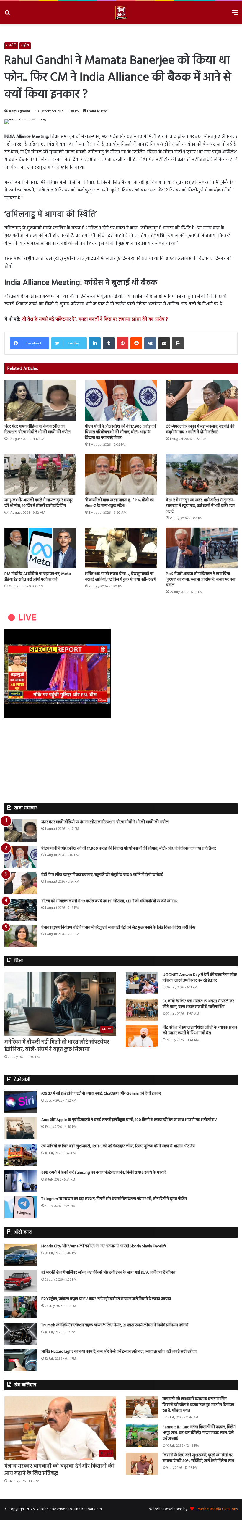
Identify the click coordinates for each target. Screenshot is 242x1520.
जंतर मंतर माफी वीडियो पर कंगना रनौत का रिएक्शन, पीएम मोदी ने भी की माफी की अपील (37, 429)
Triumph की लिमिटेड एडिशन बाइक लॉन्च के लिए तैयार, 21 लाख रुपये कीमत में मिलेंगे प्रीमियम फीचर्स (114, 1325)
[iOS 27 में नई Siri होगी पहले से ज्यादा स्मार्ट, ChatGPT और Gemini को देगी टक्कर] (20, 1102)
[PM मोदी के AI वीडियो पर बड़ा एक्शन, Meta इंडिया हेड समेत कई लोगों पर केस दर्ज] (40, 548)
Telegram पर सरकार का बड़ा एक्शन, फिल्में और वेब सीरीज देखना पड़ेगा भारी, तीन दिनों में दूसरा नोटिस (114, 1199)
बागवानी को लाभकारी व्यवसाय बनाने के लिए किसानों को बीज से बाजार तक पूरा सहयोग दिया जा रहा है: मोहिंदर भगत (198, 1405)
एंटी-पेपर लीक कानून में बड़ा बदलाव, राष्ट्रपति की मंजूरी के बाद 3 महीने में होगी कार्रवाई (200, 429)
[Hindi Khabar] (121, 12)
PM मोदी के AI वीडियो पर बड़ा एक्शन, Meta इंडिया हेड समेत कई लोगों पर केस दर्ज (37, 577)
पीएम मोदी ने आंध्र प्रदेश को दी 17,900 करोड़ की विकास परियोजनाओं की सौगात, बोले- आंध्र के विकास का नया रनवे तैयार (120, 432)
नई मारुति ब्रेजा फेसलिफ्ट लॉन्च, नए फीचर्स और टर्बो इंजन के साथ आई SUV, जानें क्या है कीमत (108, 1272)
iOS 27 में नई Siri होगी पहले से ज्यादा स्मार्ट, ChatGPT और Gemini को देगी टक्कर (101, 1093)
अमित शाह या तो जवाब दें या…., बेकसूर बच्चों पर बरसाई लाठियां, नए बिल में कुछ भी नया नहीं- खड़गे (120, 577)
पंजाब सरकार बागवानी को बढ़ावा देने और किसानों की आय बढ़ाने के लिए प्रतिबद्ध (59, 1470)
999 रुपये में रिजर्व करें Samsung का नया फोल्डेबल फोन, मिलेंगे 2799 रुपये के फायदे (103, 1172)
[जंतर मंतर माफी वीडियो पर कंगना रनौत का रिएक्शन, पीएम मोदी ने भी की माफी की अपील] (40, 400)
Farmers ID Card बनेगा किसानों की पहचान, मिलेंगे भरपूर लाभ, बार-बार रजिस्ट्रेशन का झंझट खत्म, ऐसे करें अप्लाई (199, 1433)
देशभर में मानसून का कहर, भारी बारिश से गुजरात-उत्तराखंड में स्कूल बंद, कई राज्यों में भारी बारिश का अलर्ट (200, 506)
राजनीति (11, 46)
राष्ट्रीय (25, 46)
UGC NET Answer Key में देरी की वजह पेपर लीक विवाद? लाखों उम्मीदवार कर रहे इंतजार (200, 978)
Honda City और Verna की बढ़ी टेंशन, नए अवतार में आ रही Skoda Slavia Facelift (103, 1246)
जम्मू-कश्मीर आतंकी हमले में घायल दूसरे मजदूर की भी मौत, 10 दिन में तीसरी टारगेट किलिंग (38, 503)
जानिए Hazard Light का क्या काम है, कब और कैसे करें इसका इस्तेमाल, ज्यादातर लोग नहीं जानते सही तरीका (119, 1351)
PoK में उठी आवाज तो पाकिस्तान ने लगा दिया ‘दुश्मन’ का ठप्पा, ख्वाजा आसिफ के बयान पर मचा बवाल (200, 580)
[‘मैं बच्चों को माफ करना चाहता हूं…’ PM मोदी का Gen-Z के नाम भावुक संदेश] (121, 474)
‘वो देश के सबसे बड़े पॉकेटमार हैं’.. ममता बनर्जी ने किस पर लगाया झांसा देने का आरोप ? (94, 319)
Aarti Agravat (19, 111)
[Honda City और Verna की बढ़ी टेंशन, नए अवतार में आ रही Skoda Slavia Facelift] (20, 1255)
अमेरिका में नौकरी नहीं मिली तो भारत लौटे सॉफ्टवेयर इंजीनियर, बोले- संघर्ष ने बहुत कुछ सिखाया (56, 1046)
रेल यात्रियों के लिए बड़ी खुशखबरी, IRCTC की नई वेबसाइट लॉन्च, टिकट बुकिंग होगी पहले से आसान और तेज (118, 1146)
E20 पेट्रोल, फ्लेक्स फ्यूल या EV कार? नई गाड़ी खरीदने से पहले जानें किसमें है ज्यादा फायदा (106, 1299)
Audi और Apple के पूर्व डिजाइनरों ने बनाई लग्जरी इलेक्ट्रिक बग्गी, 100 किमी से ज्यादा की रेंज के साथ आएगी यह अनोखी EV (129, 1120)
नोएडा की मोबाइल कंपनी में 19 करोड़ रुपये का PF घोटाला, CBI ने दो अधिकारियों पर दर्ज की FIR (109, 901)
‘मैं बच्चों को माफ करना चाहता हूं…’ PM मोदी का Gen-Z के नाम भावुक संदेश (119, 503)
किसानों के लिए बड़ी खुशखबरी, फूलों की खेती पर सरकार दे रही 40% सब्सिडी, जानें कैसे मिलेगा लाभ (198, 1458)
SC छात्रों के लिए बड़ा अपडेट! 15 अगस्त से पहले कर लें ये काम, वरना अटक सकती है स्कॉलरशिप (198, 1004)
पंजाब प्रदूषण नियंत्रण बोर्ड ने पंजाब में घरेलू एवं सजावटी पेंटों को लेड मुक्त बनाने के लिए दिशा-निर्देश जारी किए (118, 927)
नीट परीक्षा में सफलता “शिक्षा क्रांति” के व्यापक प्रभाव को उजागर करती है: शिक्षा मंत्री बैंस (200, 1030)
